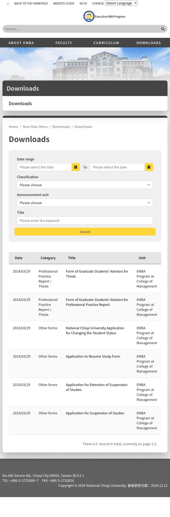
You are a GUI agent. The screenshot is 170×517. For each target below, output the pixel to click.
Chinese (98, 3)
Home (13, 126)
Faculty (64, 42)
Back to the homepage (31, 3)
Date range (25, 158)
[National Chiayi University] (104, 16)
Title (20, 212)
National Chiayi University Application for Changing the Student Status (95, 330)
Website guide (63, 3)
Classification (27, 176)
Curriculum (106, 42)
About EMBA (21, 42)
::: (8, 3)
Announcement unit (33, 194)
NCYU (83, 3)
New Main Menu (35, 126)
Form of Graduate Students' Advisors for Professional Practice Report (97, 302)
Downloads (149, 42)
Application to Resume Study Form (93, 356)
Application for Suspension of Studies (95, 412)
